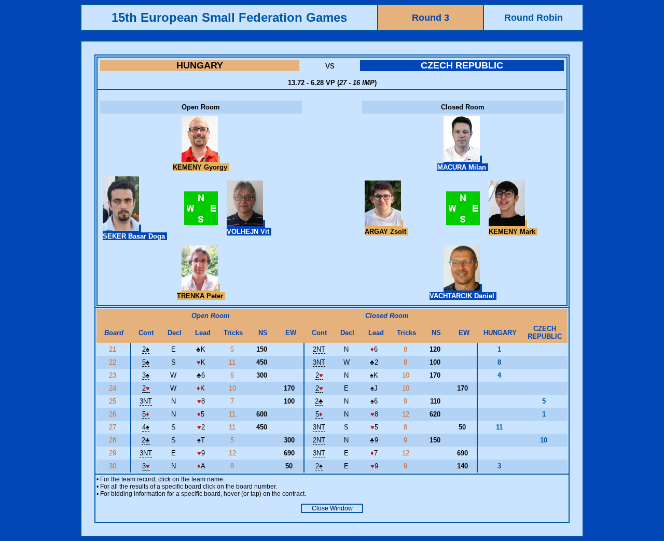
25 (113, 401)
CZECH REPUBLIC (462, 65)
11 (233, 362)
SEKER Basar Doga (135, 236)
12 (406, 414)
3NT (319, 362)
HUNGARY (199, 65)
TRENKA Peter (201, 296)
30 (113, 466)
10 (406, 375)
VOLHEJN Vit (249, 231)
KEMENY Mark (513, 231)
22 (113, 362)
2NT (319, 349)
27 (113, 427)
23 (113, 375)
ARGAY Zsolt (386, 231)
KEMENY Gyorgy (201, 167)
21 (113, 349)
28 (113, 440)
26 (113, 414)
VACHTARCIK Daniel (463, 296)
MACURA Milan (462, 167)
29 (113, 453)
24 (113, 388)
